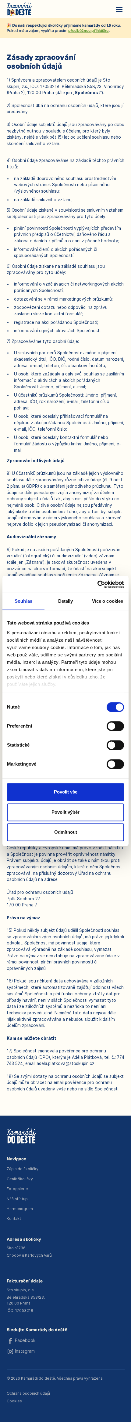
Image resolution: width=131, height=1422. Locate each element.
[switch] (115, 726)
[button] (118, 9)
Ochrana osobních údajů (28, 1393)
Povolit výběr (65, 812)
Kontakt (14, 1218)
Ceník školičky (20, 1179)
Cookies (14, 1401)
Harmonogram (20, 1208)
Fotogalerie (17, 1188)
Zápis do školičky (22, 1168)
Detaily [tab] (65, 601)
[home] (19, 9)
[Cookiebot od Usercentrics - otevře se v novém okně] (97, 584)
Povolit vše (65, 792)
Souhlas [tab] (23, 601)
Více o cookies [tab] (107, 601)
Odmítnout (65, 832)
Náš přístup (17, 1199)
